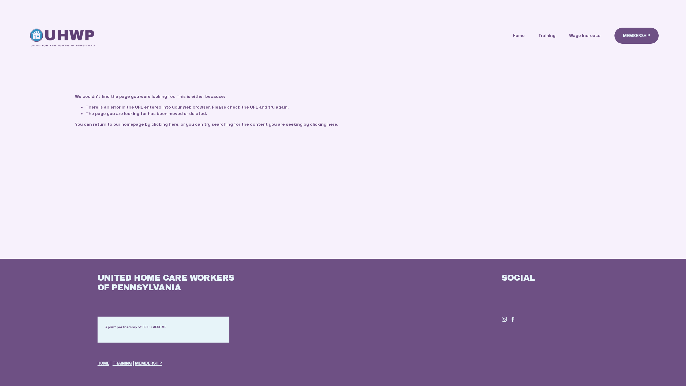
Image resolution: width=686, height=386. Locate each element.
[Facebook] (513, 319)
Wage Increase (585, 35)
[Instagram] (504, 319)
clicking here (164, 124)
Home (519, 35)
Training (546, 35)
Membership (636, 35)
